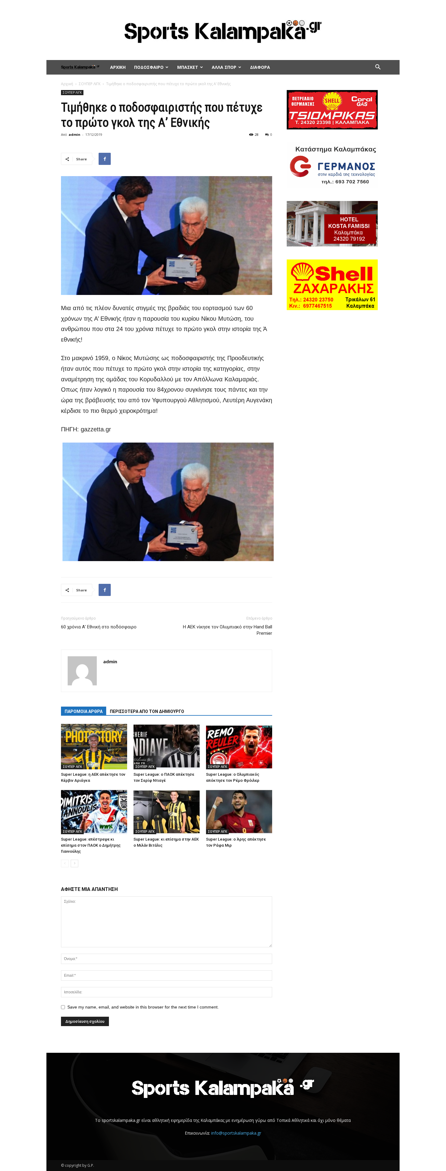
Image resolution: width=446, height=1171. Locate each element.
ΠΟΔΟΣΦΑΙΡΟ (149, 67)
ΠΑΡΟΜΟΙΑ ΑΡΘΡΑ (84, 711)
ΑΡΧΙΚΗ (118, 67)
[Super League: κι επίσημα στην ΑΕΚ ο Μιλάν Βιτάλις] (166, 811)
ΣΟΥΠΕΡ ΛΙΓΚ (89, 83)
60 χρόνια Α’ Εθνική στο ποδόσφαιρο (99, 627)
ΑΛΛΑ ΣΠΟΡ (224, 67)
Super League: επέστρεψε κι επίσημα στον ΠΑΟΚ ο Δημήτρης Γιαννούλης (91, 845)
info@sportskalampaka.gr (236, 1133)
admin (74, 134)
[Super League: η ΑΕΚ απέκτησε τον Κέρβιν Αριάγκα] (94, 746)
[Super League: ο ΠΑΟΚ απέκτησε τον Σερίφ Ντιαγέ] (166, 746)
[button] (377, 68)
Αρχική (67, 83)
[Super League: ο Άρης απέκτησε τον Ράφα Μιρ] (239, 811)
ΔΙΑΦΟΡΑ (260, 67)
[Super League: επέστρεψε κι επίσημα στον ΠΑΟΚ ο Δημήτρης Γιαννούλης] (94, 811)
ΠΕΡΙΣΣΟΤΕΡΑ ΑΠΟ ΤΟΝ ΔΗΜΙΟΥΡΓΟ (147, 711)
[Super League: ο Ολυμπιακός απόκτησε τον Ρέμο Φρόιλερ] (239, 746)
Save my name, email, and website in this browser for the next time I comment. (143, 1007)
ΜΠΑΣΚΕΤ (187, 67)
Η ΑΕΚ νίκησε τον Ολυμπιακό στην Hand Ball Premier (227, 630)
